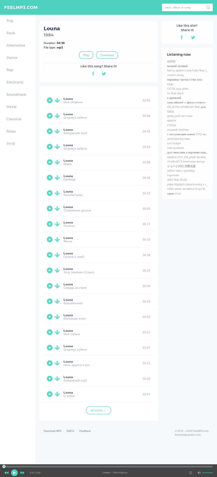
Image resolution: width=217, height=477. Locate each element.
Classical (13, 119)
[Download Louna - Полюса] (58, 224)
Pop (10, 21)
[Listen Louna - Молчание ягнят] (50, 316)
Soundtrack (16, 95)
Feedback (85, 431)
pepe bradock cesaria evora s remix (189, 184)
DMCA (70, 431)
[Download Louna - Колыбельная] (58, 193)
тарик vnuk (174, 193)
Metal (11, 107)
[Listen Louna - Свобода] (50, 177)
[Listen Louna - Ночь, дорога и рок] (50, 363)
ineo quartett (175, 148)
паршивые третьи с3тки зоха (184, 79)
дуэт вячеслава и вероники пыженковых (191, 152)
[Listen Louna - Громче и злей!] (50, 255)
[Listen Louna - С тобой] (50, 394)
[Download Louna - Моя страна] (58, 332)
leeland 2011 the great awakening (189, 157)
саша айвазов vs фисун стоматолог (188, 102)
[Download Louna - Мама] (58, 162)
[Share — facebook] (93, 73)
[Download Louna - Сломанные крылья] (58, 208)
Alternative (15, 45)
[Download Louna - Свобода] (58, 177)
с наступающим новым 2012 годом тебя (191, 134)
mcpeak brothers (178, 129)
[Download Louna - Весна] (58, 239)
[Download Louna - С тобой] (58, 394)
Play (86, 55)
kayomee (173, 175)
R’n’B (10, 144)
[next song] (22, 473)
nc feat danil (175, 93)
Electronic (15, 82)
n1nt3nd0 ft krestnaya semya (186, 161)
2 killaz (171, 125)
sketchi (171, 120)
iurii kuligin (174, 143)
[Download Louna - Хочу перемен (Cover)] (58, 270)
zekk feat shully (177, 179)
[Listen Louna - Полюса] (50, 224)
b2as (170, 84)
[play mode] (190, 473)
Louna (68, 98)
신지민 (171, 61)
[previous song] (6, 473)
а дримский (174, 97)
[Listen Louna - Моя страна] (50, 332)
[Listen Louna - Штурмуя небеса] (50, 115)
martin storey (175, 75)
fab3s (170, 111)
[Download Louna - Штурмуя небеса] (58, 115)
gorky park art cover (179, 116)
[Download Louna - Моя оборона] (58, 100)
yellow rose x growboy (181, 170)
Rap (9, 70)
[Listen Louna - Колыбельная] (50, 193)
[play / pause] (14, 472)
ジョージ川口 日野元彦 (181, 166)
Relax (11, 131)
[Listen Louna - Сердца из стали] (50, 286)
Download (107, 55)
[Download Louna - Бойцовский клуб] (58, 131)
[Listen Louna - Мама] (50, 162)
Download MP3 (52, 431)
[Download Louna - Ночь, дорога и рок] (58, 363)
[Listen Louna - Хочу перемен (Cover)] (50, 270)
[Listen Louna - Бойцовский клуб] (50, 131)
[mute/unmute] (199, 473)
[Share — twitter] (104, 73)
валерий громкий (177, 66)
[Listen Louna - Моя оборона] (50, 100)
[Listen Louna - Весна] (50, 239)
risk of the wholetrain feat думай (187, 106)
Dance (11, 58)
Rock (10, 33)
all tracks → (98, 410)
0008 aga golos (177, 88)
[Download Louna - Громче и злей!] (58, 255)
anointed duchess (178, 138)
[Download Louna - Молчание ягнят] (58, 316)
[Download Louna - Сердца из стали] (58, 286)
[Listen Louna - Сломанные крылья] (50, 208)
